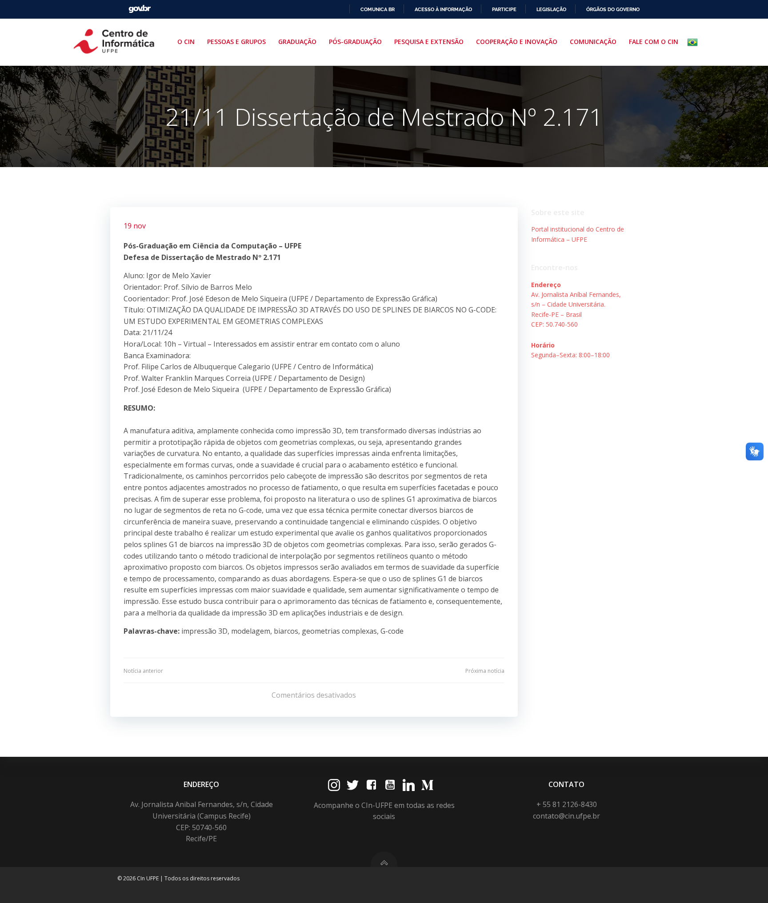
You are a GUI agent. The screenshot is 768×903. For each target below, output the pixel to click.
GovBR (139, 9)
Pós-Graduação (355, 41)
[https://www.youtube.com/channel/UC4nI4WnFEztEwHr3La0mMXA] (390, 785)
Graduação (297, 41)
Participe (504, 9)
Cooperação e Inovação (516, 41)
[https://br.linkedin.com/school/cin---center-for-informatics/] (409, 785)
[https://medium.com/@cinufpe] (427, 785)
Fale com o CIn (653, 41)
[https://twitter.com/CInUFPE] (353, 785)
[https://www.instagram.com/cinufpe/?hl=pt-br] (334, 785)
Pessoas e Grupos (236, 41)
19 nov (135, 226)
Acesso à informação (443, 9)
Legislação (551, 9)
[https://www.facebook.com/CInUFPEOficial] (371, 785)
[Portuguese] (694, 42)
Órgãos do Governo (613, 9)
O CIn (186, 41)
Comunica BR (377, 9)
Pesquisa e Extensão (429, 41)
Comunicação (593, 41)
